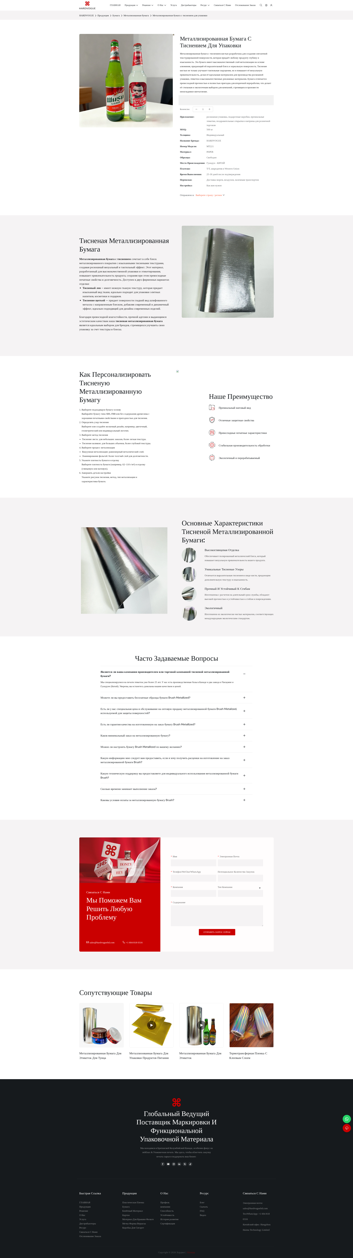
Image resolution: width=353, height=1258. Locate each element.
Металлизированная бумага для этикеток (200, 1055)
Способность (167, 1210)
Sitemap (191, 1252)
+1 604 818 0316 (134, 942)
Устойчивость (167, 1215)
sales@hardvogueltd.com (102, 942)
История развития (169, 1219)
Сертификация (167, 1223)
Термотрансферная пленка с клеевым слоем (248, 1055)
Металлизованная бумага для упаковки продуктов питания (149, 1055)
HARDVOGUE (86, 15)
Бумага (116, 15)
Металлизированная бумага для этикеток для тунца (100, 1055)
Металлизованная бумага (136, 15)
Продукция (103, 15)
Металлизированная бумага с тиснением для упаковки (180, 15)
